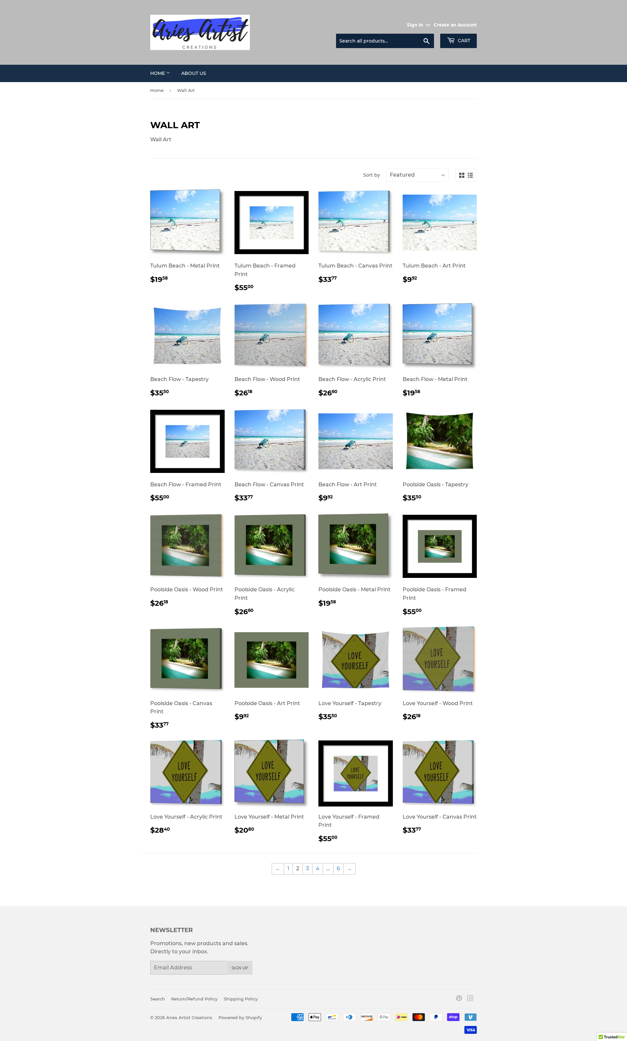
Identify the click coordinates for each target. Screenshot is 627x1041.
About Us (193, 73)
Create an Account (455, 24)
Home (158, 73)
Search (157, 998)
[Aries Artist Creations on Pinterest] (459, 999)
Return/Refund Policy (194, 998)
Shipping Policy (241, 998)
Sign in (415, 24)
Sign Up (240, 967)
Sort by (371, 175)
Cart (463, 40)
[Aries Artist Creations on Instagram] (470, 999)
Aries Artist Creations (189, 1017)
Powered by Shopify (240, 1017)
